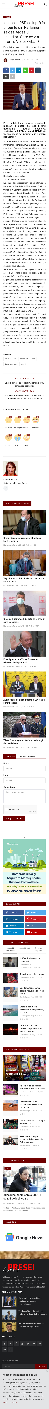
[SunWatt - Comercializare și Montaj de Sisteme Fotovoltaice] (24, 866)
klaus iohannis (10, 359)
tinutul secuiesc (10, 364)
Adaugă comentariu (14, 818)
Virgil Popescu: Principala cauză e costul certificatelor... (23, 580)
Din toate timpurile (38, 949)
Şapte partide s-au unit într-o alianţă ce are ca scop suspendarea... (30, 1301)
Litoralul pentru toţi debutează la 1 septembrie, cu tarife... (32, 1010)
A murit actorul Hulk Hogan (32, 974)
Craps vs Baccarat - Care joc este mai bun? (32, 1122)
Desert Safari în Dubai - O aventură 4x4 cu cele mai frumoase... (31, 1105)
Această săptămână (10, 949)
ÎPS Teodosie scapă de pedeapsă (30, 959)
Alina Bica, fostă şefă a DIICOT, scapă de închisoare (22, 1196)
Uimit (26, 445)
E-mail (6, 775)
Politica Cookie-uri (10, 1402)
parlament (24, 359)
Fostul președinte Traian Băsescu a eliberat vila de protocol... (21, 661)
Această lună (24, 948)
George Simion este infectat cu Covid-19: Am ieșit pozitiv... (31, 1325)
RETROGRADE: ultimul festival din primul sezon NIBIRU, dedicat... (31, 1028)
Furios (7, 445)
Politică (7, 17)
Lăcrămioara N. (15, 60)
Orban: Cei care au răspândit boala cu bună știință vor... (22, 539)
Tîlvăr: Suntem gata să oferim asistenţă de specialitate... (23, 742)
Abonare (41, 1366)
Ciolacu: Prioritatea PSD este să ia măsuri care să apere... (24, 620)
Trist (17, 445)
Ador (26, 427)
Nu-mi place (17, 427)
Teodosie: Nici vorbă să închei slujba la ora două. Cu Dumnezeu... (33, 1312)
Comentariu (9, 787)
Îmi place (8, 427)
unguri (23, 364)
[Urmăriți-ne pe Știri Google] (24, 1237)
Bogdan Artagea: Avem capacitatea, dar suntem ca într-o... (32, 991)
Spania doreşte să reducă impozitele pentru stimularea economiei (24, 384)
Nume (6, 763)
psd (33, 359)
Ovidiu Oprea (25, 997)
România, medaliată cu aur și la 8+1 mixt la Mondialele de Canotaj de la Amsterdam (24, 397)
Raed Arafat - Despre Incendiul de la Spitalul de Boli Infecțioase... (31, 1139)
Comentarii (10, 756)
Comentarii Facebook (27, 756)
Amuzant (35, 427)
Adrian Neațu (10, 1078)
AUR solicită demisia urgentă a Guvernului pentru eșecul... (24, 701)
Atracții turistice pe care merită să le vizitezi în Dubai (32, 1087)
